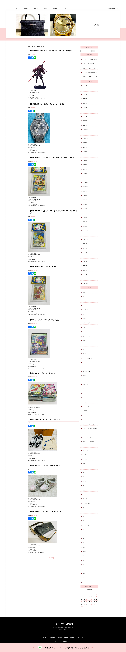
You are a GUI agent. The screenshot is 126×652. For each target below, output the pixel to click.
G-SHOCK (85, 410)
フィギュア (85, 494)
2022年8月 (85, 248)
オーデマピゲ (85, 384)
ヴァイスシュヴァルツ (87, 437)
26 (84, 604)
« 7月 (82, 606)
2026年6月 (85, 90)
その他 (84, 301)
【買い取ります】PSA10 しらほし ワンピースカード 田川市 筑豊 (90, 59)
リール (84, 419)
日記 (84, 292)
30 (94, 604)
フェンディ (85, 415)
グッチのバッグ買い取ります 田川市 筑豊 (90, 72)
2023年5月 (85, 208)
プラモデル (85, 498)
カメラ (84, 468)
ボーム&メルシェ (86, 371)
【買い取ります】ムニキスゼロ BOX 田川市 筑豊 (90, 68)
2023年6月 (85, 204)
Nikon (84, 555)
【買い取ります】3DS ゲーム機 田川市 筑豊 (90, 76)
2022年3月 (85, 270)
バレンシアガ (85, 388)
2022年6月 (85, 257)
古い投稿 (50, 557)
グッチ (84, 362)
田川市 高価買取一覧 (87, 323)
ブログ (117, 8)
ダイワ (84, 305)
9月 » (97, 606)
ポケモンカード (86, 380)
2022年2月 (85, 274)
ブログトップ (89, 47)
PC (83, 538)
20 (86, 601)
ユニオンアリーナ (86, 582)
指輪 (84, 520)
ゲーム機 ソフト (86, 459)
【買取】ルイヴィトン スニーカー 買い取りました (46, 419)
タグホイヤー (85, 481)
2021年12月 (85, 283)
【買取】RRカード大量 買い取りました (42, 373)
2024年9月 (85, 142)
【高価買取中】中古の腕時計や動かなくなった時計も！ (47, 104)
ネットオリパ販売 (86, 534)
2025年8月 (85, 103)
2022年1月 (85, 279)
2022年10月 (85, 239)
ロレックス (85, 349)
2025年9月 (85, 98)
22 (91, 601)
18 (81, 601)
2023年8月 (85, 195)
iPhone (84, 577)
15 (91, 599)
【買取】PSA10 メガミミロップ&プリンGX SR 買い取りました (51, 157)
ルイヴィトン (85, 309)
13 (86, 599)
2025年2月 (85, 120)
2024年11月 (85, 134)
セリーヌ (84, 314)
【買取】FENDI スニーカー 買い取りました (44, 465)
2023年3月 (85, 217)
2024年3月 (85, 169)
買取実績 (45, 8)
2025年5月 (85, 107)
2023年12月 (85, 178)
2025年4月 (85, 112)
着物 (84, 490)
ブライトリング (86, 406)
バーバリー (85, 318)
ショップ (64, 8)
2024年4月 (85, 164)
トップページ (17, 8)
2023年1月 (85, 226)
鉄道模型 (84, 375)
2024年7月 (85, 151)
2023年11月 (85, 182)
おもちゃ (84, 542)
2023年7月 (85, 199)
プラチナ (84, 569)
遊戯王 (84, 432)
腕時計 (84, 551)
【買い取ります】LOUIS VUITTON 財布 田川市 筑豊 (90, 63)
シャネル (84, 397)
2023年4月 (85, 213)
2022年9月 (85, 243)
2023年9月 (85, 191)
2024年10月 (85, 138)
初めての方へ (27, 8)
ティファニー (85, 450)
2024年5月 (85, 160)
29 (91, 604)
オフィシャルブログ (82, 637)
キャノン (84, 472)
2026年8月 (85, 85)
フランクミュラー (86, 393)
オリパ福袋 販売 (86, 503)
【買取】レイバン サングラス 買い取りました (45, 511)
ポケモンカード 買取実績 (88, 441)
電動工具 (84, 463)
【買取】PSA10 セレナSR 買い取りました (44, 266)
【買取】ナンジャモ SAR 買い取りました (44, 320)
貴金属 (84, 564)
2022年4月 (85, 265)
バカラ (84, 476)
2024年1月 (85, 173)
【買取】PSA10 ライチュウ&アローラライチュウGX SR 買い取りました (53, 212)
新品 (84, 507)
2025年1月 (85, 125)
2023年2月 (85, 221)
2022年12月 (85, 230)
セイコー (84, 485)
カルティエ (85, 331)
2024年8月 (85, 147)
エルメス (84, 345)
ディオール (85, 366)
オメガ (84, 454)
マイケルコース (86, 525)
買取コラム (85, 560)
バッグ (84, 529)
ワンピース (85, 340)
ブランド (84, 296)
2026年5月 (85, 94)
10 (96, 596)
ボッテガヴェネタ (86, 336)
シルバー (84, 573)
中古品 (84, 402)
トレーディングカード (87, 358)
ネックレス (85, 516)
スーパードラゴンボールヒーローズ (90, 424)
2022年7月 (85, 252)
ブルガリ (84, 327)
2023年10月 (85, 186)
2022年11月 (85, 235)
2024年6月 (85, 156)
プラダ (84, 353)
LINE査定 (55, 8)
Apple (84, 547)
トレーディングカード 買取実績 (90, 428)
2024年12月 (85, 129)
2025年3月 (85, 116)
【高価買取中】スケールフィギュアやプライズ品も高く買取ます (50, 50)
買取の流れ (36, 8)
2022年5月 (85, 261)
